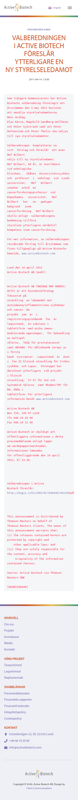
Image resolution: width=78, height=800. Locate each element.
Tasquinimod (13, 665)
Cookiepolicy (13, 718)
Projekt (9, 630)
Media (8, 643)
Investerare (11, 637)
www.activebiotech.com (38, 253)
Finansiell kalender (16, 706)
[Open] (70, 8)
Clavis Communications (39, 788)
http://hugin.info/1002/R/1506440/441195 (38, 492)
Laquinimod (12, 671)
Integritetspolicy (15, 712)
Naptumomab (13, 677)
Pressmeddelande (38, 29)
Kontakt (9, 649)
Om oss (9, 624)
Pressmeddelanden (17, 693)
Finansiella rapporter (18, 699)
